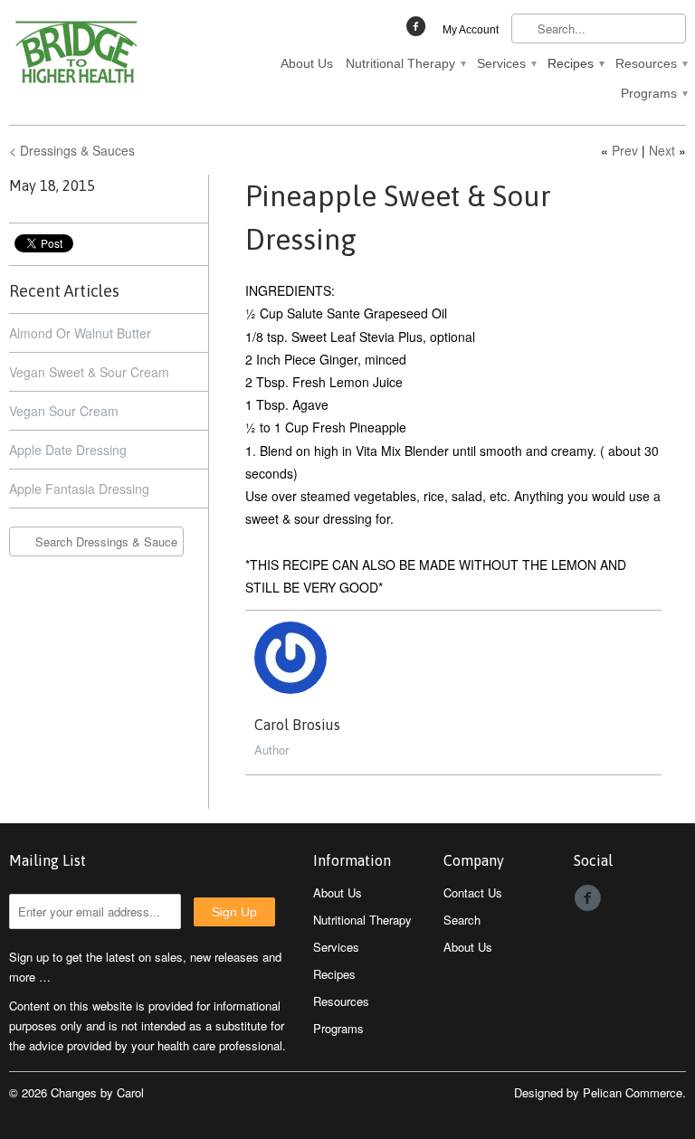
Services (506, 63)
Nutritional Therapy (405, 63)
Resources (650, 63)
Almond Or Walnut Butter (80, 333)
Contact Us (472, 892)
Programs (653, 93)
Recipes (575, 63)
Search (462, 919)
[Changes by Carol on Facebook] (418, 30)
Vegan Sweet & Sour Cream (89, 372)
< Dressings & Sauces (72, 150)
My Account (471, 30)
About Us (307, 63)
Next (662, 150)
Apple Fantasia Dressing (79, 488)
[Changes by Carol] (116, 55)
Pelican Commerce (632, 1092)
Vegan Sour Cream (64, 411)
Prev (625, 150)
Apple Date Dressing (68, 450)
